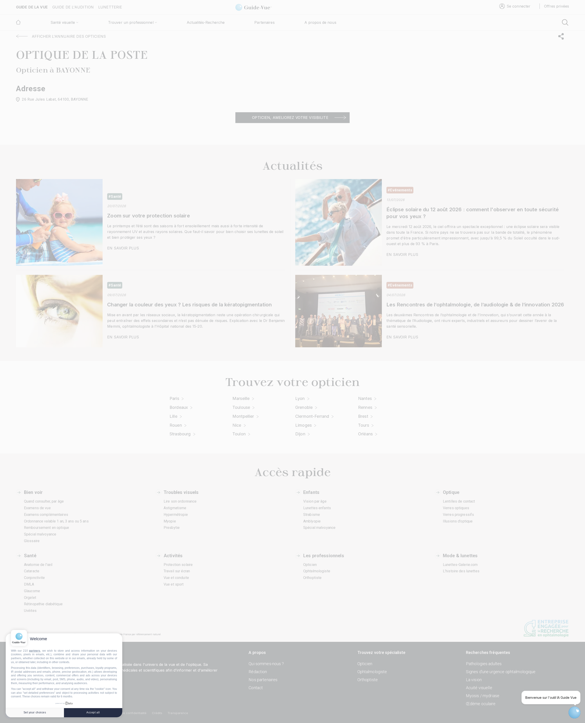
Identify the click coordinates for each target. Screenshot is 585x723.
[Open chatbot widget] (574, 712)
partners (34, 650)
